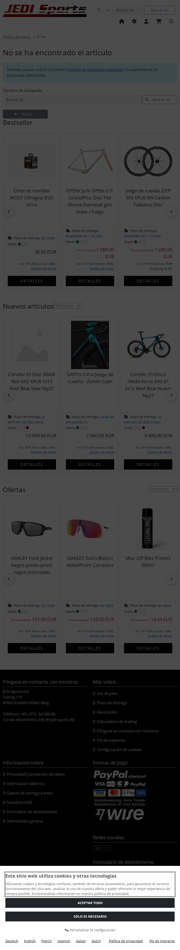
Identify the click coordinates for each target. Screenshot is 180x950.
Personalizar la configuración (92, 930)
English (30, 941)
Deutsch (11, 941)
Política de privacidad (126, 941)
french (46, 941)
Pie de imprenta (162, 941)
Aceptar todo (90, 903)
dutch (96, 941)
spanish (64, 941)
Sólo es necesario (90, 916)
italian (81, 941)
